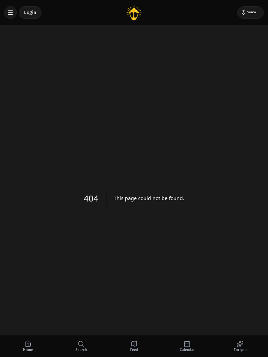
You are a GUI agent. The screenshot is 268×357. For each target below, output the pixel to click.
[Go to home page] (134, 12)
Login (30, 12)
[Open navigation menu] (10, 12)
